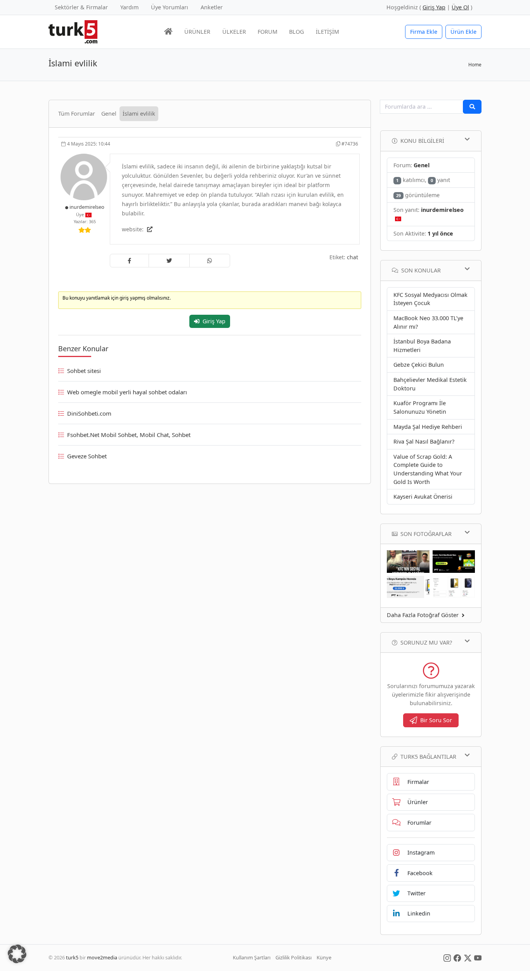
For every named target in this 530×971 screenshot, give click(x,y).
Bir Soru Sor (436, 720)
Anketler (212, 7)
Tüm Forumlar (76, 113)
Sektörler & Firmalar (81, 7)
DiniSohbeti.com (89, 413)
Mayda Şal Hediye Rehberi (427, 426)
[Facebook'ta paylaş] (129, 261)
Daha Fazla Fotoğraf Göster (423, 615)
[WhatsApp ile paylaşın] (209, 261)
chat (352, 257)
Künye (324, 957)
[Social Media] (447, 957)
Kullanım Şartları (251, 957)
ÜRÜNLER (197, 31)
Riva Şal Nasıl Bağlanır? (423, 441)
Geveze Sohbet (87, 456)
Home (475, 64)
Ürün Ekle (463, 31)
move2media (102, 957)
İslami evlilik (139, 113)
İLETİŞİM (327, 31)
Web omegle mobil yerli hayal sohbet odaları (127, 392)
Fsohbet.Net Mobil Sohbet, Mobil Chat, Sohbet (129, 435)
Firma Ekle (423, 31)
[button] (17, 954)
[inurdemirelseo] (85, 176)
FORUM (267, 31)
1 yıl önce (440, 233)
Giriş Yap (214, 321)
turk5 (72, 957)
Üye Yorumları (169, 7)
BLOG (296, 31)
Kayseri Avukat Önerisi (422, 496)
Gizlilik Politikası (293, 957)
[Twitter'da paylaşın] (169, 261)
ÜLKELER (234, 31)
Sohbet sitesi (84, 371)
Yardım (129, 7)
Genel (108, 113)
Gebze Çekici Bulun (418, 364)
